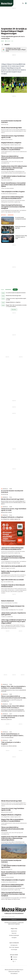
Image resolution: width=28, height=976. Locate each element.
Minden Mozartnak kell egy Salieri (20, 227)
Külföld (5, 241)
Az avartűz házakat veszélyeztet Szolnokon (20, 218)
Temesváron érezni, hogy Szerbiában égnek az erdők (21, 237)
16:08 (3, 292)
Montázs (6, 232)
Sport (15, 289)
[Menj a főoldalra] (6, 3)
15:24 (3, 302)
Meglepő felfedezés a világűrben (13, 302)
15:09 (3, 305)
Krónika (5, 223)
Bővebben (14, 309)
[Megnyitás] (26, 3)
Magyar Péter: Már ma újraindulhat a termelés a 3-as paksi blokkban (16, 306)
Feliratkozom (14, 919)
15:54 (3, 295)
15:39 (3, 298)
